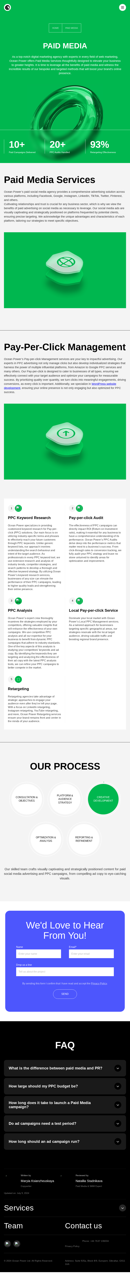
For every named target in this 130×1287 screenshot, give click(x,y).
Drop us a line (24, 965)
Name (19, 947)
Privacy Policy (99, 983)
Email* (72, 947)
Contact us (83, 1226)
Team (13, 1226)
